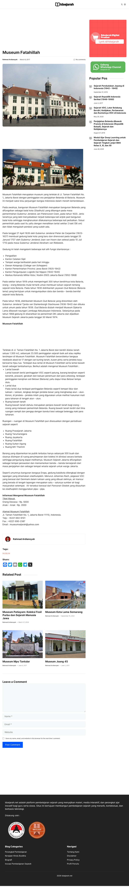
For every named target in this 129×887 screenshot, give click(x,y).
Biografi (8, 860)
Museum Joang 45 (56, 661)
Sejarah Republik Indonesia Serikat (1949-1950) (107, 98)
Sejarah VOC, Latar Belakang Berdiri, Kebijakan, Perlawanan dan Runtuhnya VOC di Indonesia (110, 110)
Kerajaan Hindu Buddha (15, 856)
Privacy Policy (73, 860)
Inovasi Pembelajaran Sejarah (18, 864)
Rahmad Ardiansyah (10, 59)
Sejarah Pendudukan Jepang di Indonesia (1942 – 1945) (109, 87)
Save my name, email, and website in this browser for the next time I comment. (33, 738)
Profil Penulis (73, 864)
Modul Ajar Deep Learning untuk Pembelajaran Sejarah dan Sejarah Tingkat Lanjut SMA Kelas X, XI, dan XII (110, 141)
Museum (6, 553)
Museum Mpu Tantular (16, 661)
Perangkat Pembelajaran (16, 852)
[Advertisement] (44, 29)
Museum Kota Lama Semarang (64, 612)
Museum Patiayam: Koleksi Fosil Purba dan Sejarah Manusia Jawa (22, 615)
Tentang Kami (73, 852)
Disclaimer (71, 856)
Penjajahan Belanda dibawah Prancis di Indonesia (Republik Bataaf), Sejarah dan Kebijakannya (108, 125)
